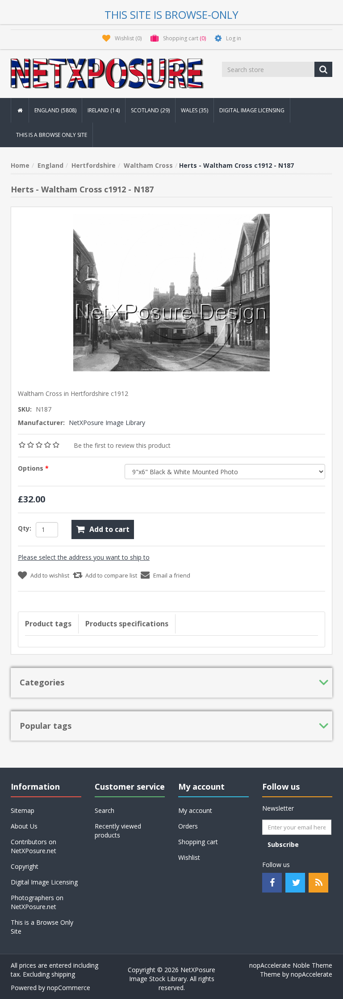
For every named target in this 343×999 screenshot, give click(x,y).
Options (31, 468)
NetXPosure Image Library (107, 422)
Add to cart (109, 529)
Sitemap (22, 810)
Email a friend (171, 575)
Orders (188, 826)
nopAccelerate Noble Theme (290, 965)
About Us (24, 826)
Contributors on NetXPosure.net (33, 846)
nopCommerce (68, 987)
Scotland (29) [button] (150, 110)
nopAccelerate (311, 974)
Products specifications (126, 624)
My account (195, 810)
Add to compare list (111, 575)
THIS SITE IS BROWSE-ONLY (171, 14)
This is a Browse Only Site (51, 135)
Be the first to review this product (122, 445)
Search (104, 810)
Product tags (48, 624)
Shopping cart (198, 841)
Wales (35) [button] (194, 110)
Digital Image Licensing (251, 110)
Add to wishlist (49, 575)
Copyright (24, 866)
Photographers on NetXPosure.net (37, 902)
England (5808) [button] (55, 110)
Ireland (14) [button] (104, 110)
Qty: (24, 528)
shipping (63, 974)
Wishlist (189, 857)
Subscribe (283, 844)
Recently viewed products (118, 830)
